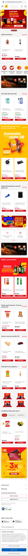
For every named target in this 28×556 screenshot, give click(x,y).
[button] (12, 2)
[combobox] (17, 6)
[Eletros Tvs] (14, 221)
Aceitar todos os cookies (14, 553)
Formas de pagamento (7, 527)
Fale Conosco (14, 496)
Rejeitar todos (14, 549)
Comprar (7, 59)
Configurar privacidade (14, 545)
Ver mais (24, 34)
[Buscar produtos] (21, 6)
